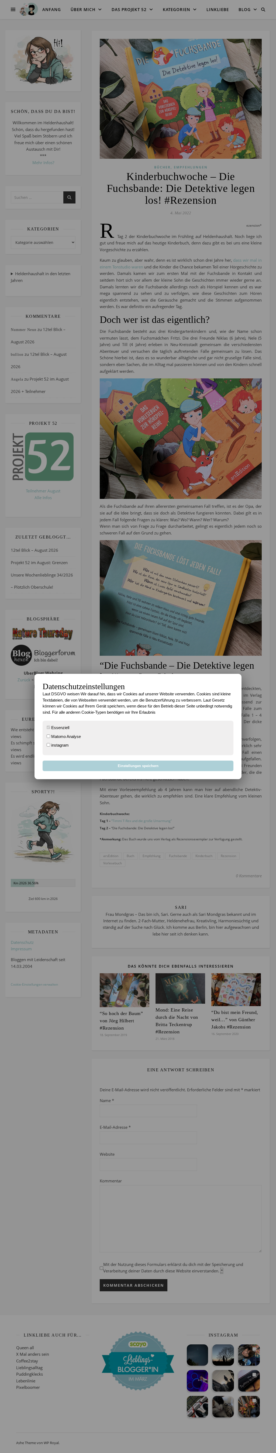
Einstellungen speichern (138, 766)
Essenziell (59, 727)
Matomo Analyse (65, 736)
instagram (59, 745)
